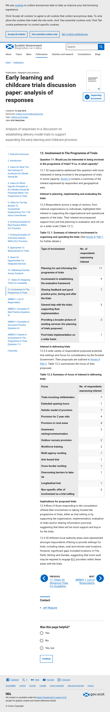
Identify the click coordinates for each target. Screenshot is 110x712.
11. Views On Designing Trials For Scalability (19, 281)
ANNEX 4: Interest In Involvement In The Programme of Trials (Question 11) (17, 339)
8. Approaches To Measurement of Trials (18, 249)
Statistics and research (62, 54)
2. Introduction (14, 160)
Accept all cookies (16, 34)
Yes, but (49, 648)
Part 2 (43, 363)
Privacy (91, 686)
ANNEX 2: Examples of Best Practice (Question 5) (19, 312)
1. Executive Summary (18, 154)
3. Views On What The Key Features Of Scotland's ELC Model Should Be (18, 172)
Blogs (97, 54)
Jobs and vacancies (75, 686)
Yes (47, 633)
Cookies (43, 686)
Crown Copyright (57, 686)
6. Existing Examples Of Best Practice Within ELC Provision (19, 225)
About (8, 54)
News (28, 54)
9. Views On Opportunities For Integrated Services (17, 260)
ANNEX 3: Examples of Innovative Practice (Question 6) (18, 324)
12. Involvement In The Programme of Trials (18, 291)
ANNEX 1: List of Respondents (15, 301)
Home (8, 62)
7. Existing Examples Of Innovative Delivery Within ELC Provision (19, 237)
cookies (19, 5)
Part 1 (100, 236)
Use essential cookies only (44, 34)
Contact (32, 686)
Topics (19, 54)
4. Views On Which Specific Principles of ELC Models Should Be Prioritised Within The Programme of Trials (18, 189)
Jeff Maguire (50, 607)
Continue (46, 658)
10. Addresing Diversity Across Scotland (19, 272)
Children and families (19, 117)
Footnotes (12, 350)
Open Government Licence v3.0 (51, 697)
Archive (22, 686)
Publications (41, 54)
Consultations (84, 54)
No (47, 640)
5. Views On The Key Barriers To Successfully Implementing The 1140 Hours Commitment (19, 209)
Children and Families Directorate (29, 114)
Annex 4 (65, 178)
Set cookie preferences (75, 34)
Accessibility (11, 686)
